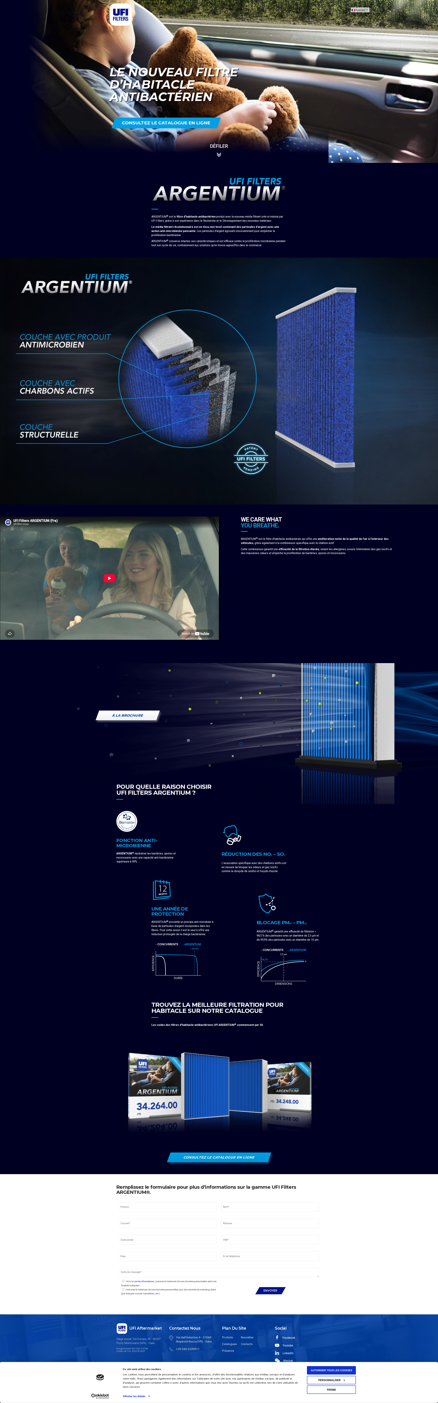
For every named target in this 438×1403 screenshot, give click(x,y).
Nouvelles (247, 1337)
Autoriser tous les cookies (331, 1370)
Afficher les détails (134, 1396)
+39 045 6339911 (188, 1349)
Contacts (247, 1344)
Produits (227, 1337)
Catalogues (229, 1344)
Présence (228, 1350)
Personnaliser (329, 1379)
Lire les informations (144, 1281)
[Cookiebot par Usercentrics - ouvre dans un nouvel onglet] (100, 1396)
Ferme (331, 1389)
